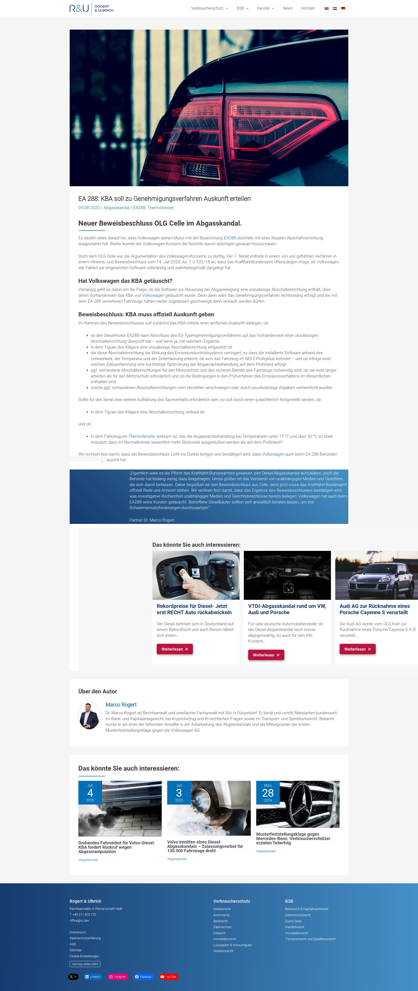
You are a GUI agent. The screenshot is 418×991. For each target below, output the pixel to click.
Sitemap (75, 950)
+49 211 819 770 (84, 915)
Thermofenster (160, 207)
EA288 (139, 207)
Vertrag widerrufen (85, 964)
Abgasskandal (116, 207)
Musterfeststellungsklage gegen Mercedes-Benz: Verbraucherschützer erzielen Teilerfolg (293, 838)
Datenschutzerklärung (85, 938)
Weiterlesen (172, 649)
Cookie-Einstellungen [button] (84, 956)
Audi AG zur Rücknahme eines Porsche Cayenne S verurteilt (375, 609)
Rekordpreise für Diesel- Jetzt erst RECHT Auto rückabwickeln (194, 609)
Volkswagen (153, 295)
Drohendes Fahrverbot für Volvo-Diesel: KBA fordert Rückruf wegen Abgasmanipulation (116, 847)
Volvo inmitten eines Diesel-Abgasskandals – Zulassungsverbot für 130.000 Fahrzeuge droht (205, 846)
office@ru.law (79, 920)
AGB (73, 944)
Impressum (78, 932)
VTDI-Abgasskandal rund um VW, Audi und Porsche (287, 609)
